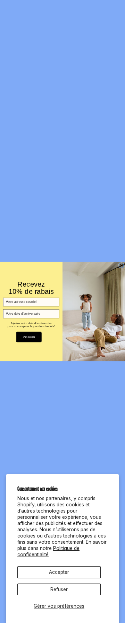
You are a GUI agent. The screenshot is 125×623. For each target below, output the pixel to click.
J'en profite (29, 337)
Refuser (59, 589)
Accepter (59, 572)
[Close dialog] (121, 265)
